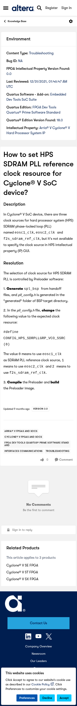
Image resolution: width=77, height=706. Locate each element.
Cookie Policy (40, 684)
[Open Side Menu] (5, 8)
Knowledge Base (17, 21)
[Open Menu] (71, 21)
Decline (47, 698)
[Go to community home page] (23, 8)
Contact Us (38, 623)
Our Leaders (38, 661)
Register (51, 8)
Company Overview (38, 646)
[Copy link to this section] (28, 204)
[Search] (39, 8)
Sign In (66, 8)
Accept (64, 698)
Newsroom (39, 653)
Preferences (27, 698)
